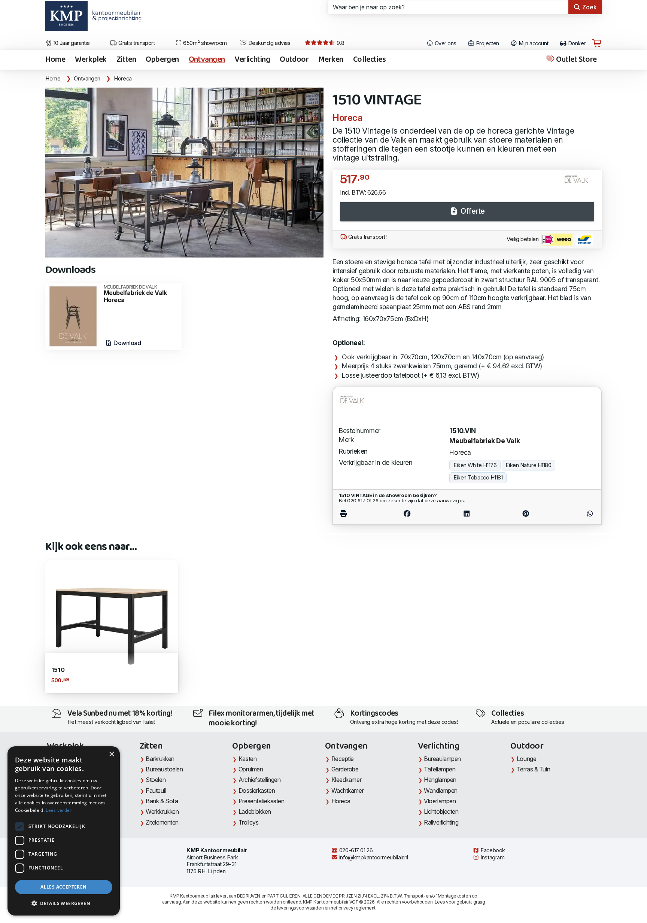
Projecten (486, 43)
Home (55, 60)
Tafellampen (439, 769)
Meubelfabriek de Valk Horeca (135, 294)
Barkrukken (160, 758)
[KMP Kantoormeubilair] (66, 18)
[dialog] (63, 831)
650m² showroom (204, 43)
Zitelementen (162, 822)
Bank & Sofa (162, 801)
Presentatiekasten (261, 801)
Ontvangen (207, 60)
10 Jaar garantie (71, 43)
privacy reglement (357, 908)
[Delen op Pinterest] (526, 513)
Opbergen (162, 60)
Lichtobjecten (441, 811)
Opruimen (251, 769)
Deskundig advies (269, 43)
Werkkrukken (162, 811)
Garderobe (345, 769)
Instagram (492, 857)
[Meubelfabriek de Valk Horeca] (72, 316)
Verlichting (252, 60)
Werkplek (91, 60)
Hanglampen (440, 779)
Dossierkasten (257, 790)
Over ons (445, 43)
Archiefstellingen (259, 779)
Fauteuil (155, 790)
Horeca (123, 78)
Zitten (126, 60)
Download (126, 343)
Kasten (247, 758)
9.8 (339, 43)
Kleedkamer (346, 779)
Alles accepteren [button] (63, 887)
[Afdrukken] (358, 513)
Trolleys (248, 822)
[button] (63, 903)
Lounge (526, 758)
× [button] (111, 754)
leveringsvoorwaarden (300, 908)
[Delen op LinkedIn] (466, 513)
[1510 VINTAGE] (184, 173)
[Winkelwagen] (597, 43)
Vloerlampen (440, 801)
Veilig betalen (523, 239)
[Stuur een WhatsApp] (575, 513)
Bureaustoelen (164, 769)
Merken (330, 60)
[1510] (111, 626)
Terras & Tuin (533, 769)
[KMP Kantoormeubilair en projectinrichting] (115, 18)
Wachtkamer (347, 790)
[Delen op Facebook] (407, 513)
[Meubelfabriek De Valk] (579, 183)
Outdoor (294, 60)
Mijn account (533, 43)
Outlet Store (576, 60)
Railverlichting (441, 822)
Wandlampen (441, 790)
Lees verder (59, 810)
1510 (57, 670)
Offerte (472, 211)
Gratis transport (136, 43)
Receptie (342, 758)
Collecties (369, 60)
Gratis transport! (366, 237)
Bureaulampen (442, 758)
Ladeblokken (255, 811)
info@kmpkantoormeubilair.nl (373, 857)
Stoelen (155, 779)
